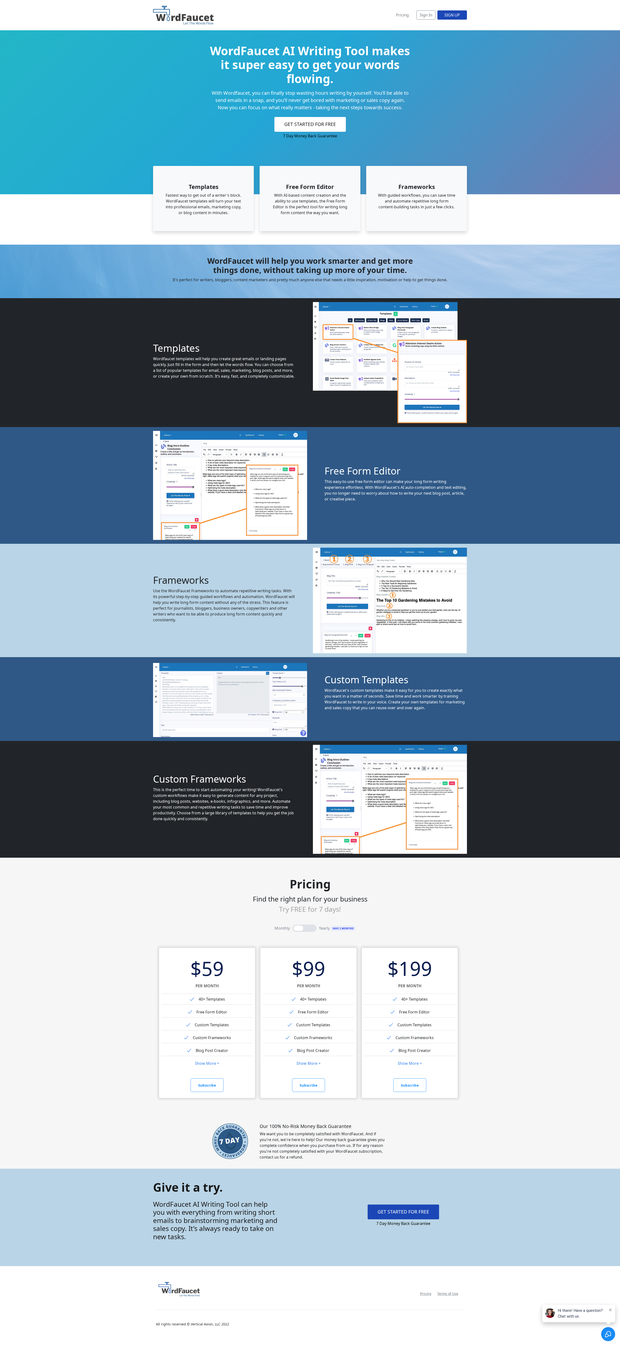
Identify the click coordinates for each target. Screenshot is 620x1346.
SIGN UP (452, 15)
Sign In (426, 15)
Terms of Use (447, 1293)
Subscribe (207, 1085)
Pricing (425, 1293)
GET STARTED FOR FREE (310, 124)
